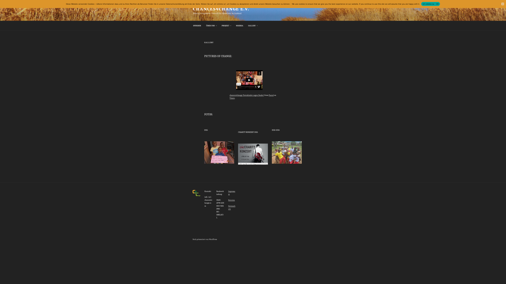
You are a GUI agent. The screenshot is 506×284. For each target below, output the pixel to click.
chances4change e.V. (221, 9)
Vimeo (232, 98)
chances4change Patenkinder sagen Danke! (247, 95)
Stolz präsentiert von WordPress (205, 239)
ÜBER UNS (210, 26)
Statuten (231, 200)
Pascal (271, 95)
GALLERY (252, 26)
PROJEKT (225, 26)
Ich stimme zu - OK (430, 4)
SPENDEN (197, 26)
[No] (502, 4)
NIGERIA (239, 26)
